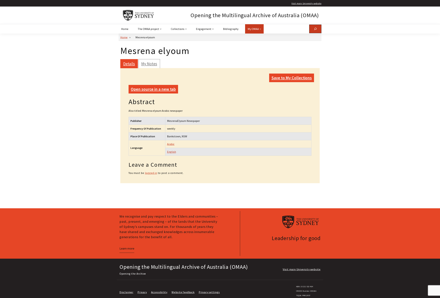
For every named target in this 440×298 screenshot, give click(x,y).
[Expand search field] (315, 29)
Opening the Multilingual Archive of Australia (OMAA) (254, 15)
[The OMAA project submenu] (161, 29)
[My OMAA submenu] (260, 29)
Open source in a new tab (153, 89)
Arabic (170, 144)
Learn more (126, 248)
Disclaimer (126, 292)
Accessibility (159, 292)
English (171, 151)
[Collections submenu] (186, 29)
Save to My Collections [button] (291, 77)
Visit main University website (306, 3)
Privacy (142, 292)
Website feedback (183, 292)
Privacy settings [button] (209, 292)
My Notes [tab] (149, 63)
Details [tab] (129, 63)
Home (124, 37)
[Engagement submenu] (213, 29)
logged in (151, 173)
